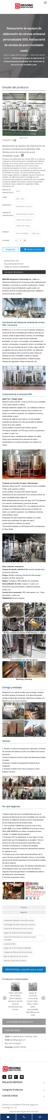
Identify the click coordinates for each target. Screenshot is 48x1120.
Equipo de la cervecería (29, 1111)
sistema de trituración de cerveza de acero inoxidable (20, 938)
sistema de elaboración (16, 330)
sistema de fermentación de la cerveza (18, 928)
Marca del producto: (11, 264)
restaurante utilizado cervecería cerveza (19, 920)
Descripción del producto (13, 272)
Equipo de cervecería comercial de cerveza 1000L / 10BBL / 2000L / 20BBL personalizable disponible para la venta (32, 1004)
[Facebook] (22, 1077)
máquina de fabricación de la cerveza (18, 952)
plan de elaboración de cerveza (15, 956)
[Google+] (16, 1077)
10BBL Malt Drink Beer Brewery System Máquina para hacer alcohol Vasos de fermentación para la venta (15, 1001)
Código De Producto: (12, 267)
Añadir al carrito (34, 249)
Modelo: (7, 261)
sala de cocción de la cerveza (15, 960)
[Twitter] (4, 1077)
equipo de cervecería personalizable (17, 948)
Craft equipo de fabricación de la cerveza (19, 924)
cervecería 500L (10, 944)
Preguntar (10, 249)
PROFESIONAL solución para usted (24, 969)
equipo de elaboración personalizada (18, 933)
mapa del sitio (15, 1111)
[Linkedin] (10, 1077)
